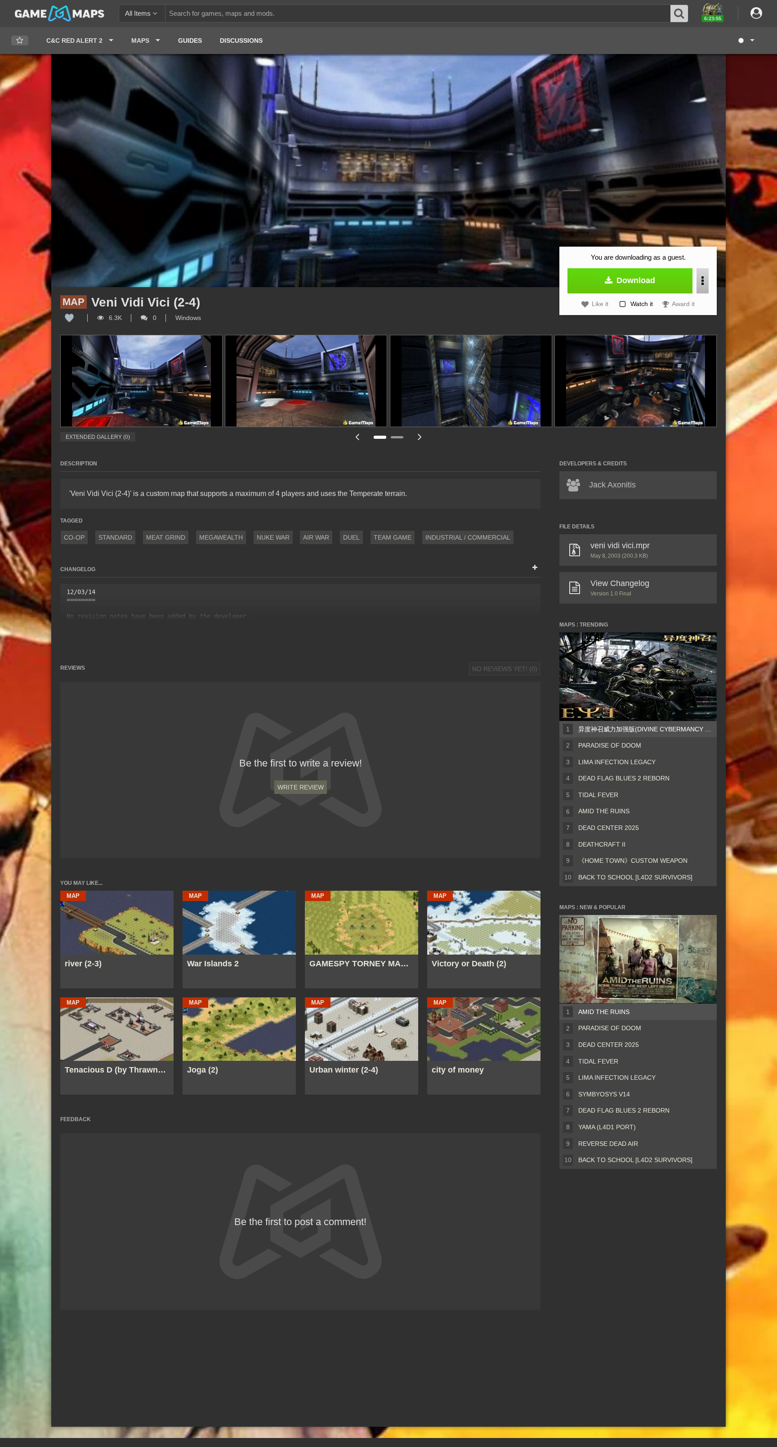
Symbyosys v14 (604, 1094)
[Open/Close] (534, 568)
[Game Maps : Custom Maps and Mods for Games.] (59, 13)
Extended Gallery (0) (98, 437)
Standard (115, 537)
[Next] (420, 437)
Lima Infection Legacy (617, 762)
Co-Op (74, 537)
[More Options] (703, 280)
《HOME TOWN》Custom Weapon (633, 860)
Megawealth (221, 537)
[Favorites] (19, 41)
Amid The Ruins (604, 811)
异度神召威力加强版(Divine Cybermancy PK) (645, 729)
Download (634, 280)
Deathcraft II (601, 844)
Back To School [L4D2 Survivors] (635, 877)
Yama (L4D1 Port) (607, 1127)
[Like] (69, 317)
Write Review (300, 787)
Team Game (392, 537)
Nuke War (273, 537)
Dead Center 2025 (608, 827)
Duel (351, 537)
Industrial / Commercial (467, 537)
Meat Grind (165, 537)
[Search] (679, 14)
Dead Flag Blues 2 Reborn (624, 778)
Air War (316, 537)
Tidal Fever (598, 794)
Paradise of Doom (609, 745)
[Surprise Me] (745, 40)
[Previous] (357, 437)
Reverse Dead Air (608, 1143)
